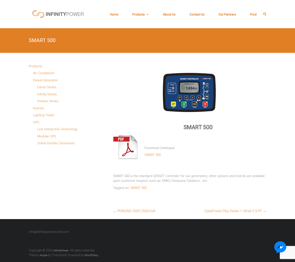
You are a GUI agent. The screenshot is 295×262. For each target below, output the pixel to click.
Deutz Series (46, 87)
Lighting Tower (43, 115)
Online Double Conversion (56, 143)
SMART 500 (152, 155)
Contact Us (197, 14)
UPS (36, 122)
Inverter (38, 108)
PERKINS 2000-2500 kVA (134, 211)
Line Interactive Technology (57, 129)
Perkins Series (47, 101)
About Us (169, 14)
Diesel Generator (45, 80)
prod (253, 14)
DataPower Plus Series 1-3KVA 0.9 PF (235, 211)
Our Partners (227, 14)
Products (138, 14)
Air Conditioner (43, 73)
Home (114, 14)
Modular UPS (46, 136)
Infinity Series (47, 94)
